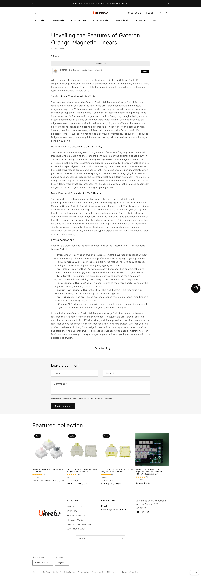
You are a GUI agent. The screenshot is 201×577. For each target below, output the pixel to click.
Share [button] (56, 56)
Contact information (130, 572)
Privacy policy (83, 572)
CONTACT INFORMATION (79, 524)
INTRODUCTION (74, 506)
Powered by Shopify (54, 572)
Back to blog (102, 348)
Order (144, 71)
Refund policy (69, 572)
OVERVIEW (72, 511)
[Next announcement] (168, 3)
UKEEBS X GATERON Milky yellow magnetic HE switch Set (82, 470)
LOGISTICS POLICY (76, 529)
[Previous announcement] (32, 3)
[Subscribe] (122, 539)
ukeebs (42, 572)
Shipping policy (113, 572)
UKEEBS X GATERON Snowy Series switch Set (48, 470)
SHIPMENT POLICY (76, 515)
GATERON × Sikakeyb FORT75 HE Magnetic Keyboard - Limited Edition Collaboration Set (150, 471)
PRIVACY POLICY (75, 520)
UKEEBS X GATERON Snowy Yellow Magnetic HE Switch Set (117, 470)
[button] (35, 13)
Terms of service (98, 572)
